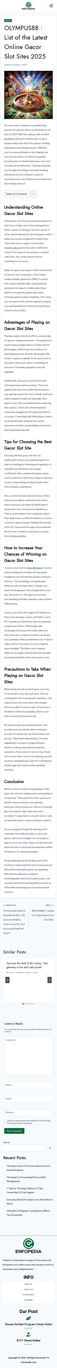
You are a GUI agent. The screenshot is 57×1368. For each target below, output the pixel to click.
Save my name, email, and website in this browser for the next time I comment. (29, 1121)
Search (6, 1142)
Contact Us (28, 1289)
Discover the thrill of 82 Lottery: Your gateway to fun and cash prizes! (27, 965)
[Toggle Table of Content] (31, 193)
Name (9, 1085)
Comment (11, 1040)
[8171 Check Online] (28, 1335)
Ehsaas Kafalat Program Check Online (28, 1324)
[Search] (50, 1148)
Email (8, 1098)
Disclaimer (28, 1300)
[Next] (49, 980)
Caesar (11, 972)
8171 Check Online (28, 1340)
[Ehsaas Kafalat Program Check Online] (28, 1318)
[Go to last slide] (7, 980)
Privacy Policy (28, 1295)
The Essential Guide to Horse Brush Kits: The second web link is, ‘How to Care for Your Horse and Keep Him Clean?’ (14, 919)
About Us (28, 1284)
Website (9, 1112)
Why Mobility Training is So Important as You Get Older (43, 912)
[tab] (23, 1003)
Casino (8, 20)
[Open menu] (51, 5)
